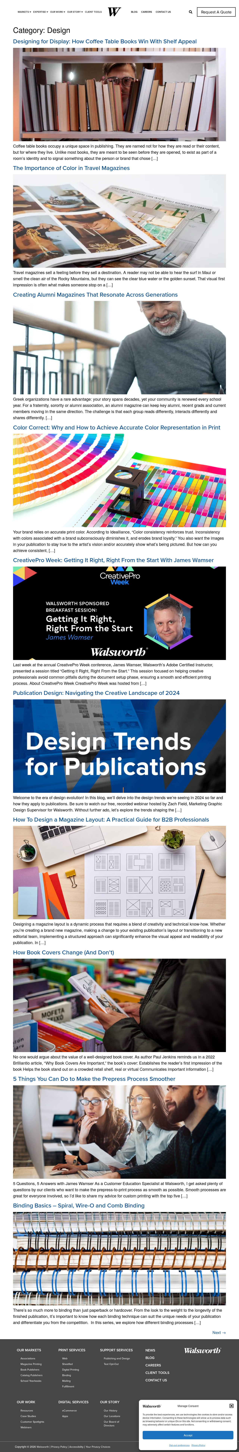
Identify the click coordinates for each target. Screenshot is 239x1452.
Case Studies (28, 1416)
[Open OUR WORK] (64, 12)
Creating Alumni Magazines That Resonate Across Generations (95, 294)
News (150, 1350)
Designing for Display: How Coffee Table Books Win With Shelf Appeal (105, 41)
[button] (231, 1406)
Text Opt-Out (111, 1364)
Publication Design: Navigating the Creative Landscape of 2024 (96, 692)
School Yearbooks (31, 1381)
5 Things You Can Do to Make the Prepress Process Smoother (94, 1078)
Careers (146, 12)
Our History (110, 1410)
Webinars (26, 1427)
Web (64, 1358)
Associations (28, 1358)
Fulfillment (68, 1386)
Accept (188, 1435)
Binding (66, 1375)
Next (219, 1332)
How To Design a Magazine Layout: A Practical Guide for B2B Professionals (111, 819)
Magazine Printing (31, 1364)
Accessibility (76, 1447)
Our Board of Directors (111, 1423)
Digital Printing (70, 1369)
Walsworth (43, 1447)
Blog (134, 12)
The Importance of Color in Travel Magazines (71, 167)
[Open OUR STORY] (82, 12)
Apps (65, 1416)
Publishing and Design (117, 1358)
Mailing (66, 1381)
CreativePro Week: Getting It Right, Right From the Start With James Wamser (113, 560)
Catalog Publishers (32, 1375)
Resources (27, 1410)
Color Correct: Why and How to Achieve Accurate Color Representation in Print (116, 427)
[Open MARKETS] (30, 12)
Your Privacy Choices (98, 1447)
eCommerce (69, 1410)
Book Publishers (30, 1369)
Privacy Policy (198, 1445)
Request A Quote (216, 12)
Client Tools (157, 1372)
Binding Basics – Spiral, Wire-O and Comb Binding (79, 1205)
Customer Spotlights (32, 1422)
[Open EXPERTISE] (47, 12)
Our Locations (112, 1416)
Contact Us (163, 12)
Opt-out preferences (179, 1445)
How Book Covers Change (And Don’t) (63, 952)
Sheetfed (67, 1364)
